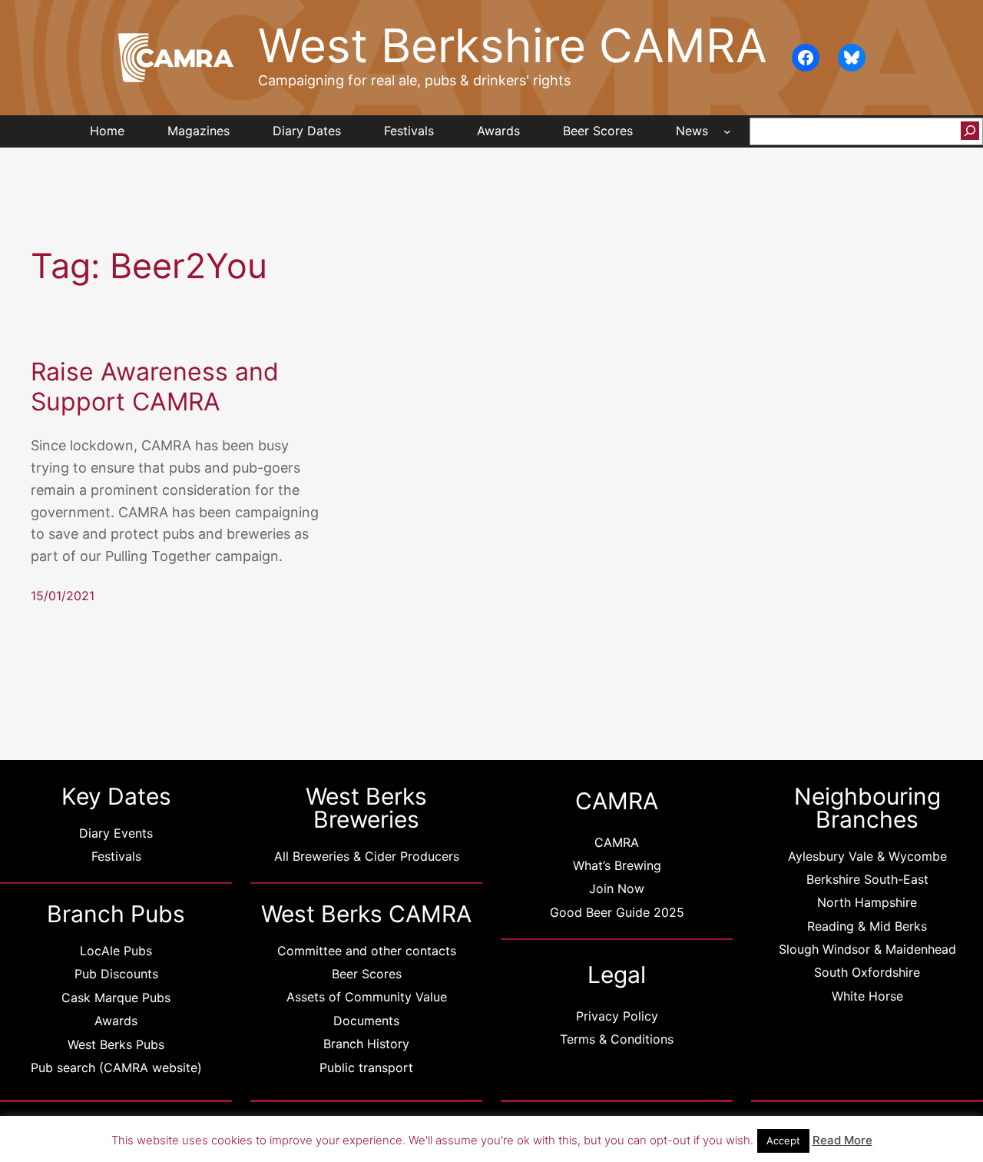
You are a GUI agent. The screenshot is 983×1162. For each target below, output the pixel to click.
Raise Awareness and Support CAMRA (155, 386)
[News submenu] (727, 131)
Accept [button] (783, 1140)
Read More (842, 1140)
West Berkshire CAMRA (512, 46)
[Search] (970, 130)
